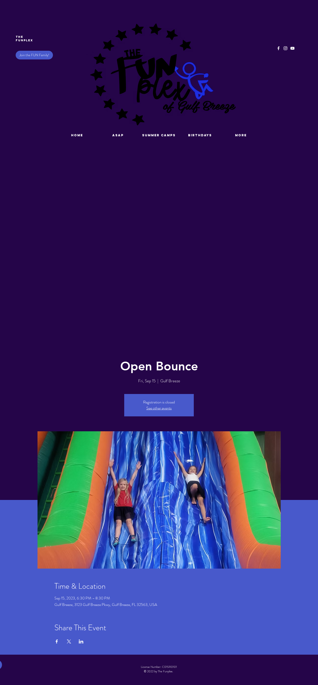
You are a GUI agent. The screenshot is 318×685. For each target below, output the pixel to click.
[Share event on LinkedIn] (81, 641)
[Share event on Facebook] (56, 641)
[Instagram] (285, 48)
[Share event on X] (69, 641)
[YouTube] (292, 48)
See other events (159, 408)
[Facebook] (278, 48)
